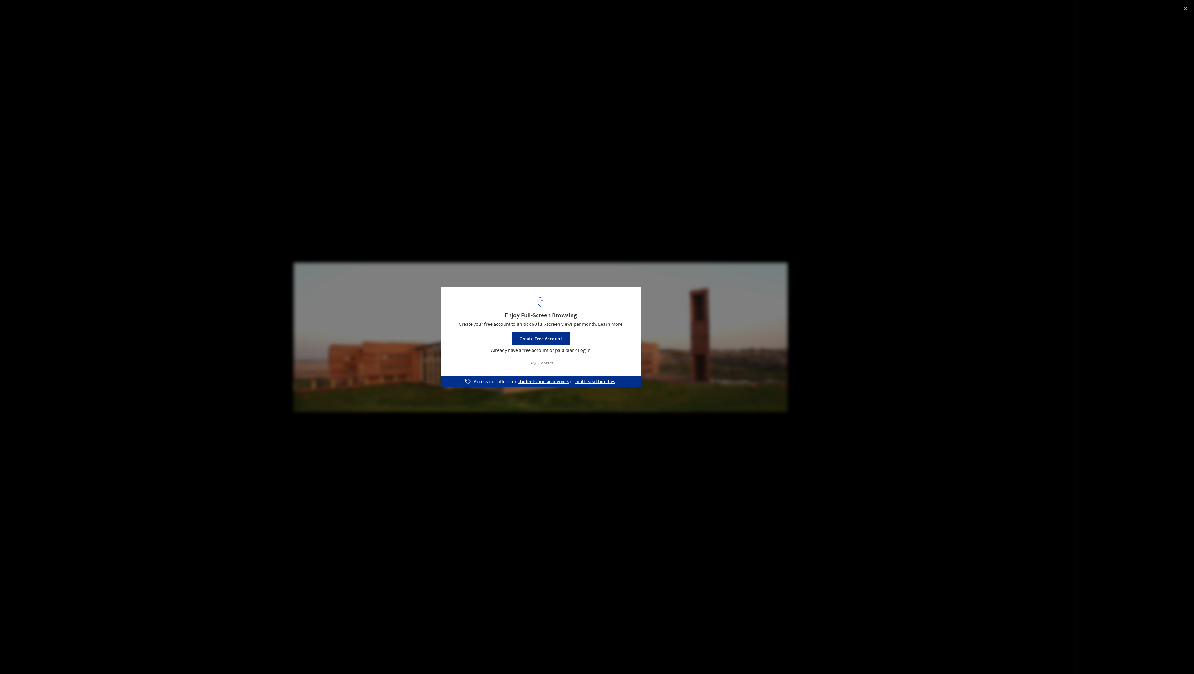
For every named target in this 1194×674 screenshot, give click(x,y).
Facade (59, 658)
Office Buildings (25, 658)
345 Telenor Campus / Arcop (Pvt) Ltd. (66, 11)
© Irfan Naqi (18, 21)
